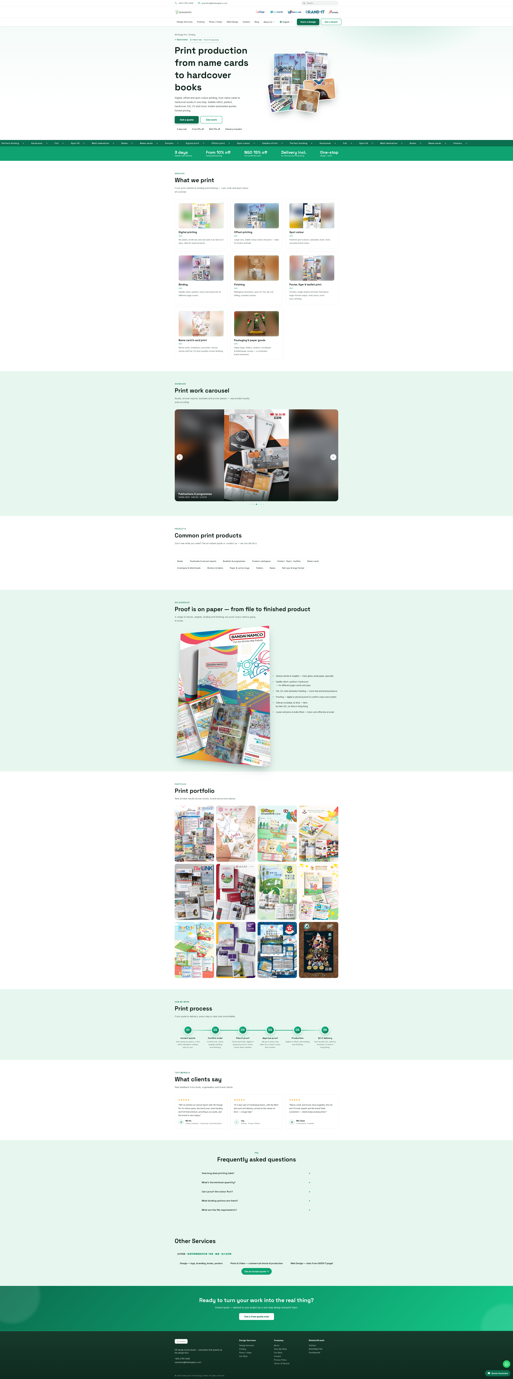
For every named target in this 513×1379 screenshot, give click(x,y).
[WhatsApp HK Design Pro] (506, 1364)
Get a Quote (331, 22)
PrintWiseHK (314, 1352)
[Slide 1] (249, 504)
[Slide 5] (259, 504)
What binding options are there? (220, 1200)
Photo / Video (215, 22)
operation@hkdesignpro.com (188, 1362)
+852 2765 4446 (182, 1358)
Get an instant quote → (256, 1271)
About (276, 1345)
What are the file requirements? (219, 1209)
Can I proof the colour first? (217, 1191)
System (246, 22)
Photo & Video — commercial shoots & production (256, 1263)
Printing (201, 22)
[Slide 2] (251, 504)
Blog (257, 22)
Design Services (185, 22)
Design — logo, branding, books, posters (201, 1263)
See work (211, 119)
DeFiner (312, 1345)
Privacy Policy (280, 1360)
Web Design (232, 22)
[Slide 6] (262, 504)
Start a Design (308, 22)
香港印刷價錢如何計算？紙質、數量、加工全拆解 (209, 1254)
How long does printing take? (218, 1173)
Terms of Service (281, 1363)
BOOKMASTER (315, 1349)
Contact (277, 1356)
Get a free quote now (256, 1316)
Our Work (243, 1356)
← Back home (181, 39)
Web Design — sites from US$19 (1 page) (312, 1263)
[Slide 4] (256, 504)
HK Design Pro (181, 35)
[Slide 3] (254, 504)
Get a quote (187, 119)
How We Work (280, 1349)
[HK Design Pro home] (183, 12)
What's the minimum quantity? (219, 1182)
